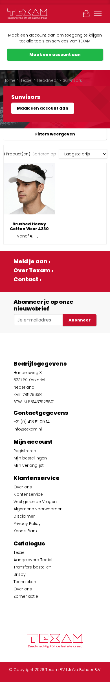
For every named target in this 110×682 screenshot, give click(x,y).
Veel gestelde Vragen (35, 501)
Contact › (27, 279)
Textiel (26, 80)
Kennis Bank (26, 531)
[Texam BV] (27, 13)
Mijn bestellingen (30, 458)
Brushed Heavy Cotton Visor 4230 (29, 226)
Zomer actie (26, 596)
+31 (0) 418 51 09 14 (32, 422)
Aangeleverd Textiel (33, 560)
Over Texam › (33, 270)
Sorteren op (44, 154)
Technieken (25, 581)
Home (9, 80)
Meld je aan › (32, 261)
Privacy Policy (27, 523)
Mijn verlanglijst (29, 465)
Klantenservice (28, 494)
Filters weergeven (55, 134)
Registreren (25, 451)
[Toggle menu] (97, 13)
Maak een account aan (55, 54)
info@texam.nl (28, 429)
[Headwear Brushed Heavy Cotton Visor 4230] (29, 191)
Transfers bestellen (32, 567)
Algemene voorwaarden (38, 509)
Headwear (47, 80)
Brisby (20, 574)
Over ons (23, 487)
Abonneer (80, 320)
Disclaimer (24, 516)
